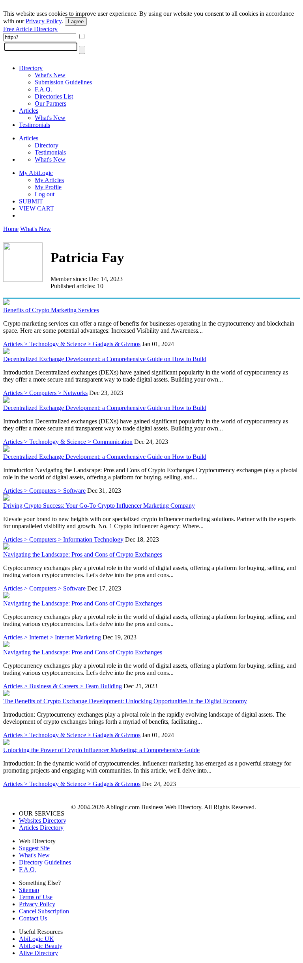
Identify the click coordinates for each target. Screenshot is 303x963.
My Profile (48, 187)
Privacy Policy (44, 21)
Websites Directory (42, 820)
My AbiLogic (36, 173)
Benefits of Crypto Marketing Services (51, 310)
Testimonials (34, 124)
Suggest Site (34, 848)
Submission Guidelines (63, 82)
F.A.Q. (43, 89)
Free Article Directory (30, 29)
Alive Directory (38, 953)
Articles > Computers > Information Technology (63, 539)
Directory (31, 68)
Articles (28, 110)
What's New (50, 75)
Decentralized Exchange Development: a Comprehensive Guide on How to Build (104, 359)
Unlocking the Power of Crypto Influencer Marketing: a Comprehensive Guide (101, 750)
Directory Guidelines (45, 862)
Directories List (54, 96)
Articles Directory (41, 827)
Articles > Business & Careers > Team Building (62, 686)
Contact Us (33, 918)
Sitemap (29, 890)
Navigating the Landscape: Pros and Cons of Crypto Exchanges (82, 554)
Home (11, 228)
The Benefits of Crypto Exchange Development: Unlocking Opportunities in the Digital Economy (125, 701)
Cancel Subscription (44, 911)
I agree (76, 21)
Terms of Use (35, 897)
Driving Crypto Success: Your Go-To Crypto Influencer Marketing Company (99, 505)
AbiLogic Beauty (40, 946)
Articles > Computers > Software (44, 490)
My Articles (49, 180)
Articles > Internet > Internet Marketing (52, 637)
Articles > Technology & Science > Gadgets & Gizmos (71, 344)
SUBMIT (31, 201)
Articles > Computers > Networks (45, 392)
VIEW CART (36, 208)
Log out (44, 194)
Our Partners (50, 103)
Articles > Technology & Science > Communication (68, 441)
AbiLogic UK (36, 938)
